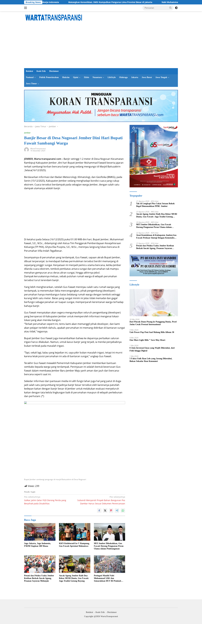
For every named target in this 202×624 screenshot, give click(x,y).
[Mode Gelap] (176, 7)
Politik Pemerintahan (49, 77)
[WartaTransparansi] (53, 17)
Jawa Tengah (161, 77)
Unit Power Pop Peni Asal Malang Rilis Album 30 (152, 332)
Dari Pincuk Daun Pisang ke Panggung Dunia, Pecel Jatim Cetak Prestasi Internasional (153, 322)
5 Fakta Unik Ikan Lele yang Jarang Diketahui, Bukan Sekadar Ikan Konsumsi (151, 359)
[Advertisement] (101, 46)
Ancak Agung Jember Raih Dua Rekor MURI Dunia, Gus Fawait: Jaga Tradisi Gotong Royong (74, 578)
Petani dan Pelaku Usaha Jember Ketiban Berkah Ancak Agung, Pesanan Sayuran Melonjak (39, 578)
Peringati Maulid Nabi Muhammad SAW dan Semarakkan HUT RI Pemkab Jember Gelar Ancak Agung (107, 578)
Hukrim (66, 77)
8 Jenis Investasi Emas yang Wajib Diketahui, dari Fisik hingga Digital (152, 349)
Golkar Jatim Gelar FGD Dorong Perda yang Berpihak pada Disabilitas (45, 500)
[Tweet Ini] (105, 510)
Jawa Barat (147, 77)
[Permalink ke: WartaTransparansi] (26, 149)
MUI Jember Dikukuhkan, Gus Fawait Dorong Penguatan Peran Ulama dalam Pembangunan (108, 546)
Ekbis (86, 77)
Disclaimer (54, 71)
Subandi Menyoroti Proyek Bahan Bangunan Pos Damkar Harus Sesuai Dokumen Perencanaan (101, 500)
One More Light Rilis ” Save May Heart (147, 340)
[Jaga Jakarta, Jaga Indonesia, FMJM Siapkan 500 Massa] (39, 532)
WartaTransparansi (38, 148)
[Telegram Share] (117, 510)
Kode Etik (41, 71)
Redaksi (29, 71)
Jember (27, 132)
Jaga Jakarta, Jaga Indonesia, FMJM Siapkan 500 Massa (37, 544)
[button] (170, 7)
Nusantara (97, 77)
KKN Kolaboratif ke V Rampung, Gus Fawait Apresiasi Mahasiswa (74, 544)
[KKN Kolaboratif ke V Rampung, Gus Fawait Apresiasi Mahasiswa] (74, 532)
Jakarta (134, 77)
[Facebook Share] (99, 510)
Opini (75, 77)
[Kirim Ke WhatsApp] (123, 510)
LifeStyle (112, 77)
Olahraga (123, 77)
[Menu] (26, 7)
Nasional (30, 77)
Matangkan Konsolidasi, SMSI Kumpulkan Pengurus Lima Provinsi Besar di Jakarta (93, 2)
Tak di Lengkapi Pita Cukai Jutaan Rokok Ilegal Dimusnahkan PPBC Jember (155, 204)
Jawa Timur (31, 83)
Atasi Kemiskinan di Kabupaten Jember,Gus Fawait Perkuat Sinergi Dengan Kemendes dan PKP (156, 236)
